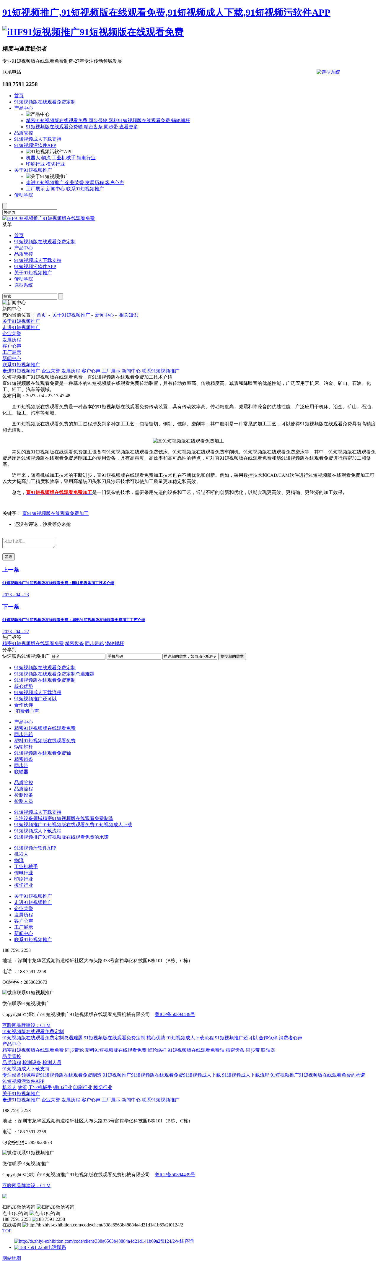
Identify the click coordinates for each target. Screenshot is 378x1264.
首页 (19, 95)
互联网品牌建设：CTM (26, 1185)
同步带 (111, 126)
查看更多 (128, 126)
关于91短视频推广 (33, 170)
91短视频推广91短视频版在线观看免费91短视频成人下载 (73, 824)
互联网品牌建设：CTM (26, 1025)
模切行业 (55, 163)
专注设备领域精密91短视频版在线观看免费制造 (63, 818)
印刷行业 (36, 163)
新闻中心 (56, 188)
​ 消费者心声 (26, 711)
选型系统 (23, 285)
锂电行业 (86, 157)
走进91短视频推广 (45, 182)
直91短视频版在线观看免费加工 (55, 513)
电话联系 (56, 1247)
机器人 (33, 157)
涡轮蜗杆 (114, 643)
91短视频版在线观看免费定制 (45, 101)
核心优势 (23, 686)
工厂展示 (36, 188)
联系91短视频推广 (85, 188)
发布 (8, 557)
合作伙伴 (23, 704)
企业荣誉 (75, 182)
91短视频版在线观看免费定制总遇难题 (54, 673)
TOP (7, 1230)
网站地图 (11, 1258)
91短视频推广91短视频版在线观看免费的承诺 (61, 837)
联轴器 (21, 771)
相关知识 (128, 314)
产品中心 (23, 108)
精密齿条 (94, 126)
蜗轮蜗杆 (180, 120)
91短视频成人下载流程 (37, 692)
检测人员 (23, 801)
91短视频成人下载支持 (37, 139)
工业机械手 (64, 157)
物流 (46, 157)
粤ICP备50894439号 (175, 1014)
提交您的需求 (232, 656)
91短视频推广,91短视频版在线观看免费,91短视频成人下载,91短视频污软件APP (166, 12)
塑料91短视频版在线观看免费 (140, 120)
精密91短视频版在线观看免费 (57, 120)
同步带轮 (99, 120)
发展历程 (95, 182)
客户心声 (114, 182)
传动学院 (23, 194)
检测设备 (23, 795)
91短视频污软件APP (35, 145)
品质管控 (23, 132)
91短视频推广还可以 (35, 698)
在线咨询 (184, 1241)
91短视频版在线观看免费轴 (55, 126)
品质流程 (23, 788)
